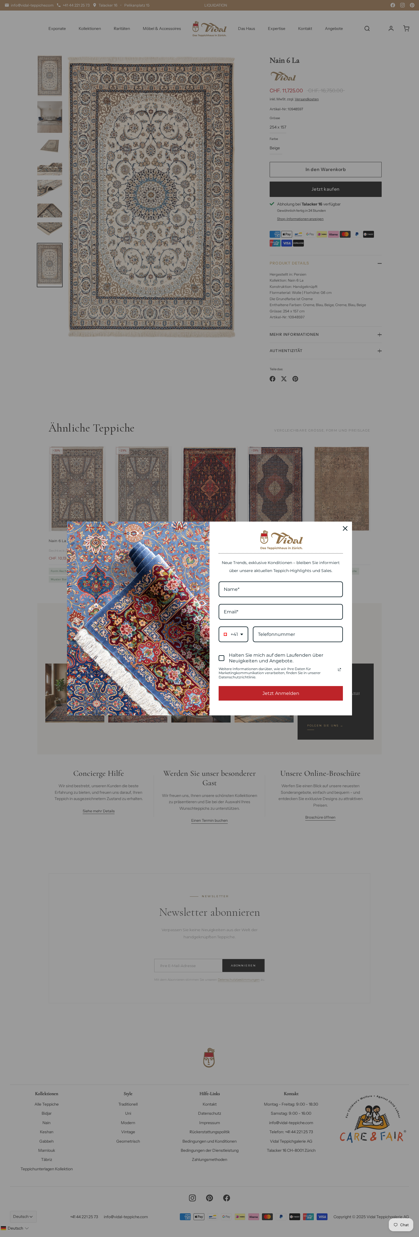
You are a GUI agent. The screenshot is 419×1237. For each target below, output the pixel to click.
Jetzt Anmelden (281, 693)
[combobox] (233, 634)
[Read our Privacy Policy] (339, 669)
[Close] (345, 528)
